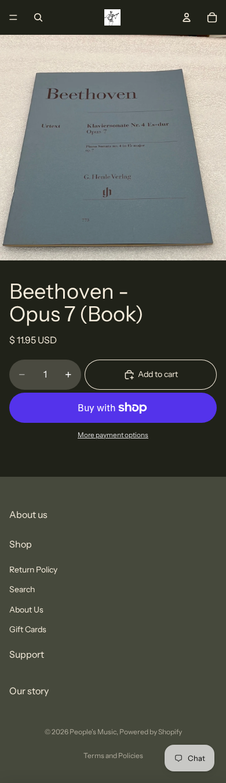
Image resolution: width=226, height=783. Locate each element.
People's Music (93, 731)
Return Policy (33, 569)
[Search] (38, 17)
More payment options (113, 435)
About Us (26, 609)
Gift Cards (27, 629)
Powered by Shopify (150, 731)
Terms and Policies (113, 755)
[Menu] (13, 17)
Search (22, 589)
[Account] (186, 17)
